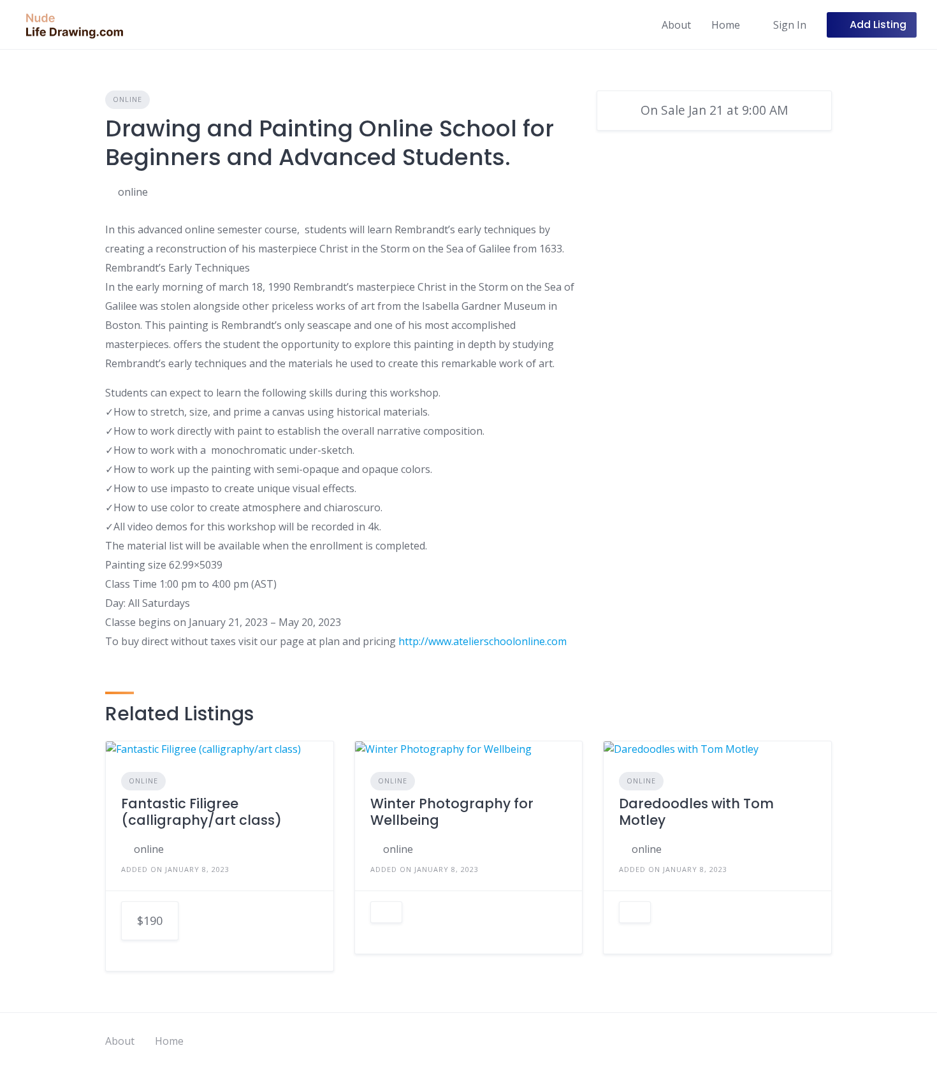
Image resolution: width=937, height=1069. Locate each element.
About (676, 25)
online (133, 192)
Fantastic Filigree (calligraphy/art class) (201, 811)
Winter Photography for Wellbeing (452, 811)
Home (725, 25)
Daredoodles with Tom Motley (696, 811)
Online (127, 99)
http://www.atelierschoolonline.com (482, 641)
